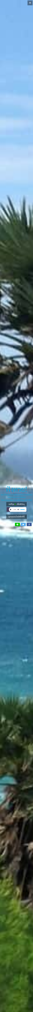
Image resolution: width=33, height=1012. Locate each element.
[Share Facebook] (29, 524)
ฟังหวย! (16, 489)
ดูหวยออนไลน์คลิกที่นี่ (16, 517)
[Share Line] (17, 524)
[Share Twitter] (23, 524)
